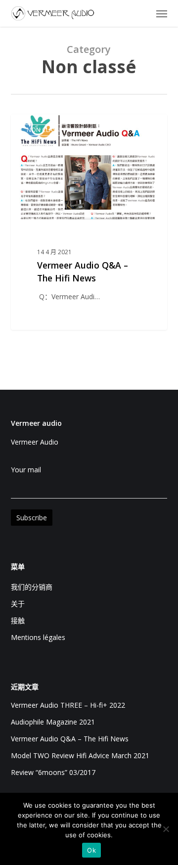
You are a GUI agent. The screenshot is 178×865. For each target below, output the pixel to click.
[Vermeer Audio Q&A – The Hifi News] (89, 222)
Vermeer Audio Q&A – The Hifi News (70, 738)
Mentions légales (38, 637)
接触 (18, 620)
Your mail (26, 469)
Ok (91, 850)
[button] (161, 13)
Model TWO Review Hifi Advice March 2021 (80, 755)
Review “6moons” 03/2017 (53, 772)
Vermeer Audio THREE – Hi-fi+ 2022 (68, 705)
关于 (18, 603)
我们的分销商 (31, 587)
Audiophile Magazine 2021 (53, 722)
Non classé (44, 130)
